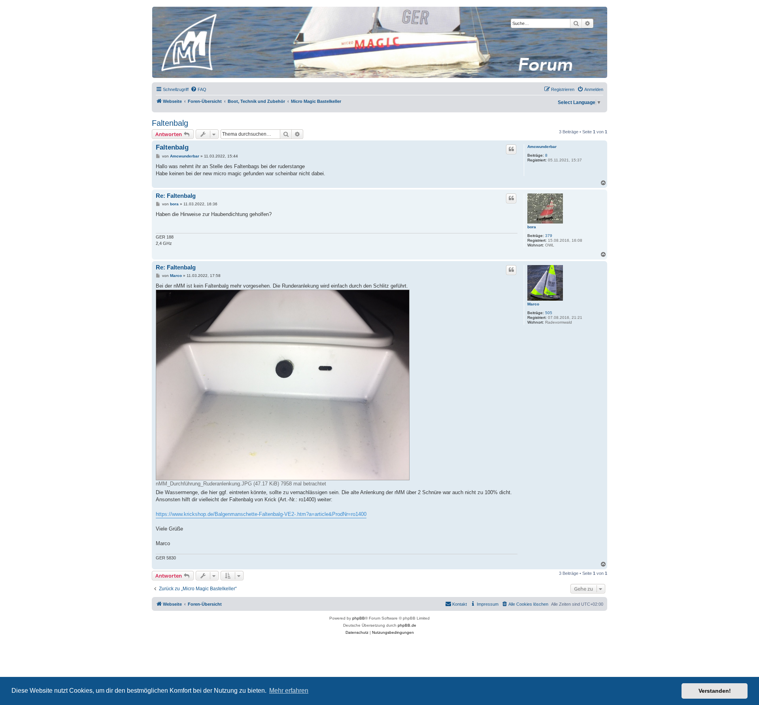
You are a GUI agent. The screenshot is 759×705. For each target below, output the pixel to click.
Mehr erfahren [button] (288, 690)
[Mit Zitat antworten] (511, 149)
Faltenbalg (170, 123)
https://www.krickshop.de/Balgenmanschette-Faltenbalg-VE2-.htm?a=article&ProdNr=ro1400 (261, 514)
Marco (533, 304)
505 (548, 313)
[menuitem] (198, 89)
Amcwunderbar (542, 146)
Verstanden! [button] (715, 691)
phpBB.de (407, 625)
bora (531, 227)
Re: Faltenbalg (176, 195)
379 (548, 235)
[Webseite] (379, 42)
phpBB (358, 618)
